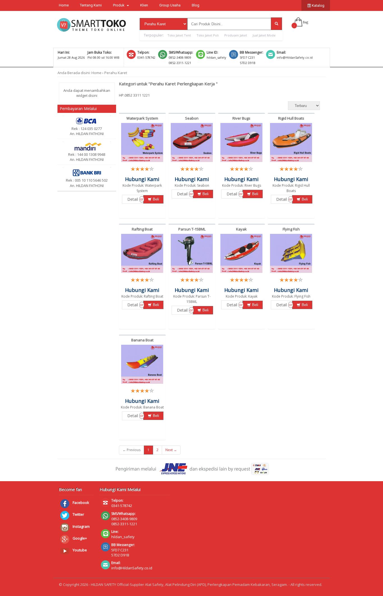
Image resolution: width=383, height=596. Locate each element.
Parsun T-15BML (192, 229)
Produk (119, 5)
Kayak (241, 229)
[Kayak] (241, 272)
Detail (132, 199)
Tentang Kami (91, 5)
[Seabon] (192, 162)
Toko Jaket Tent (179, 35)
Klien (144, 5)
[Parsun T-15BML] (192, 272)
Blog (195, 5)
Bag (305, 22)
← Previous (131, 449)
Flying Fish (291, 229)
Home (64, 5)
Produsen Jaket (235, 35)
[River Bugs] (241, 162)
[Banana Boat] (142, 383)
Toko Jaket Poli (208, 35)
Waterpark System (142, 118)
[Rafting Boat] (142, 272)
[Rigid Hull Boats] (291, 162)
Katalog (317, 5)
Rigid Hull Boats (291, 118)
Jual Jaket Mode (264, 35)
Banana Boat (142, 339)
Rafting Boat (142, 229)
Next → (171, 449)
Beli (155, 199)
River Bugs (241, 118)
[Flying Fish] (291, 272)
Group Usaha (170, 5)
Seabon (192, 118)
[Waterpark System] (142, 162)
